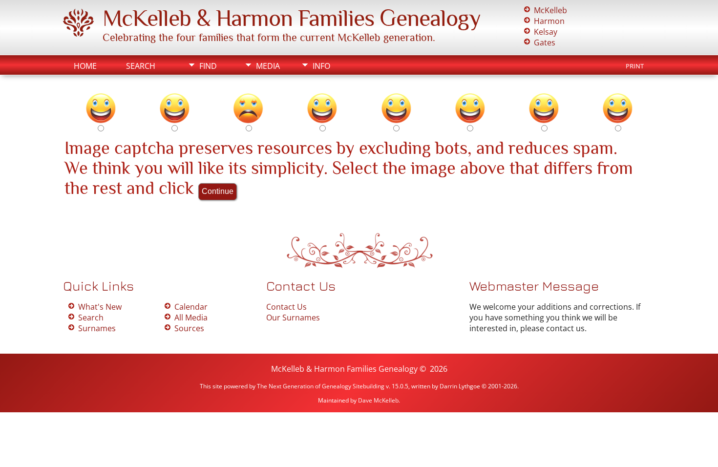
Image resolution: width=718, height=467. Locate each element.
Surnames (97, 328)
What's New (100, 306)
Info (321, 66)
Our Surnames (293, 317)
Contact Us (286, 306)
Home (85, 66)
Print (635, 66)
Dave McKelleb (378, 400)
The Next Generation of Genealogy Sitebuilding (320, 386)
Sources (189, 328)
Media (268, 66)
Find (208, 66)
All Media (191, 317)
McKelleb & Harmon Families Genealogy (292, 18)
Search (140, 66)
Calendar (191, 306)
